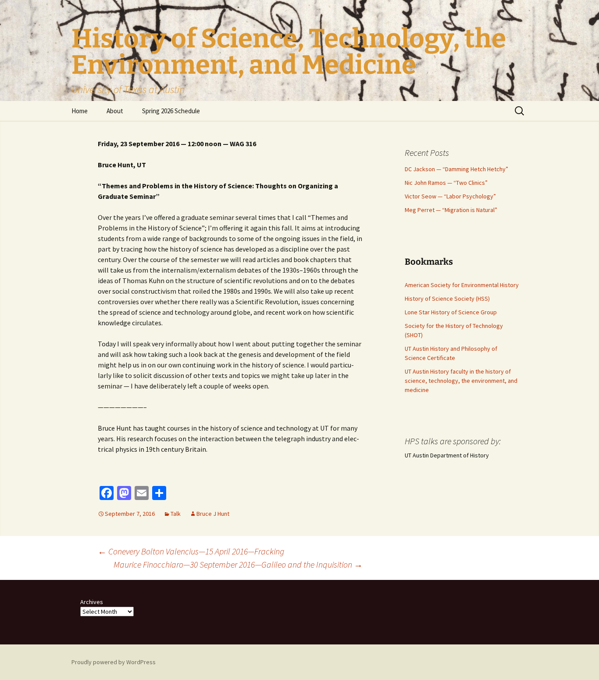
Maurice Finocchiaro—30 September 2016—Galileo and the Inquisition (238, 564)
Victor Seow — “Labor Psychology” (450, 196)
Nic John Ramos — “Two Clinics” (446, 183)
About (115, 111)
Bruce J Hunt (212, 514)
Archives (91, 602)
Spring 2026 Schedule (171, 111)
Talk (176, 514)
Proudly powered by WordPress (113, 662)
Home (79, 111)
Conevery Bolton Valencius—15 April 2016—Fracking (191, 551)
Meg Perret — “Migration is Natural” (451, 210)
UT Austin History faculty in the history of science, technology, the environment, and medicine (461, 380)
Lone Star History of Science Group (451, 312)
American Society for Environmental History (462, 285)
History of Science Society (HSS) (447, 298)
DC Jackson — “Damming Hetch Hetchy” (456, 169)
